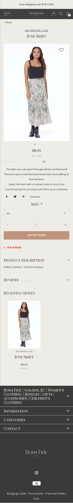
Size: (36, 204)
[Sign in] (53, 14)
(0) (44, 161)
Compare (35, 197)
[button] (6, 13)
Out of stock (36, 235)
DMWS (60, 493)
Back (9, 22)
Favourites (61, 49)
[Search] (61, 14)
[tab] (36, 260)
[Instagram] (36, 473)
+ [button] (65, 225)
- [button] (7, 225)
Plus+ (36, 498)
